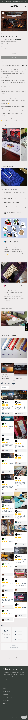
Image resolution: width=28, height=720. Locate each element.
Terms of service (7, 717)
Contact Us (5, 706)
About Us (5, 703)
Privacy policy (24, 715)
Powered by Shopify (10, 715)
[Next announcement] (25, 1)
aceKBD (5, 715)
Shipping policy (14, 717)
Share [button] (3, 61)
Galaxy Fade (4, 374)
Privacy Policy (5, 694)
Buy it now (14, 57)
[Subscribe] (23, 679)
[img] (5, 405)
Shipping (7, 41)
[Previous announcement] (2, 1)
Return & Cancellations (7, 697)
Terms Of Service (6, 691)
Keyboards (5, 360)
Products (4, 688)
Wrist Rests (19, 378)
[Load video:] (14, 318)
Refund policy (18, 715)
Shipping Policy (6, 700)
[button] (2, 6)
